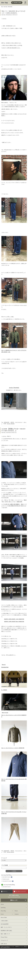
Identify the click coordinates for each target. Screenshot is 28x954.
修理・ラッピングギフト (6, 927)
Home (2, 904)
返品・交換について (5, 933)
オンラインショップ (21, 891)
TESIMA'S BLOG (5, 879)
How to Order (4, 917)
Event (2, 914)
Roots (16, 910)
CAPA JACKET (6, 422)
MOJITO (12, 422)
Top (2, 6)
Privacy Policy (4, 937)
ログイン (5, 891)
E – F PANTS (4, 690)
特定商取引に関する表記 (6, 930)
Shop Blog (3, 910)
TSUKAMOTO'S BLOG (7, 881)
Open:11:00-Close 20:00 (14, 896)
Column (17, 914)
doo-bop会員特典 (4, 924)
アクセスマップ (4, 940)
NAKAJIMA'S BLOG (6, 877)
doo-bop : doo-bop (6, 432)
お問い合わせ (4, 943)
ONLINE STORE (17, 2)
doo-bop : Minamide (8, 6)
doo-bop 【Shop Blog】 (14, 387)
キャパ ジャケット (18, 422)
